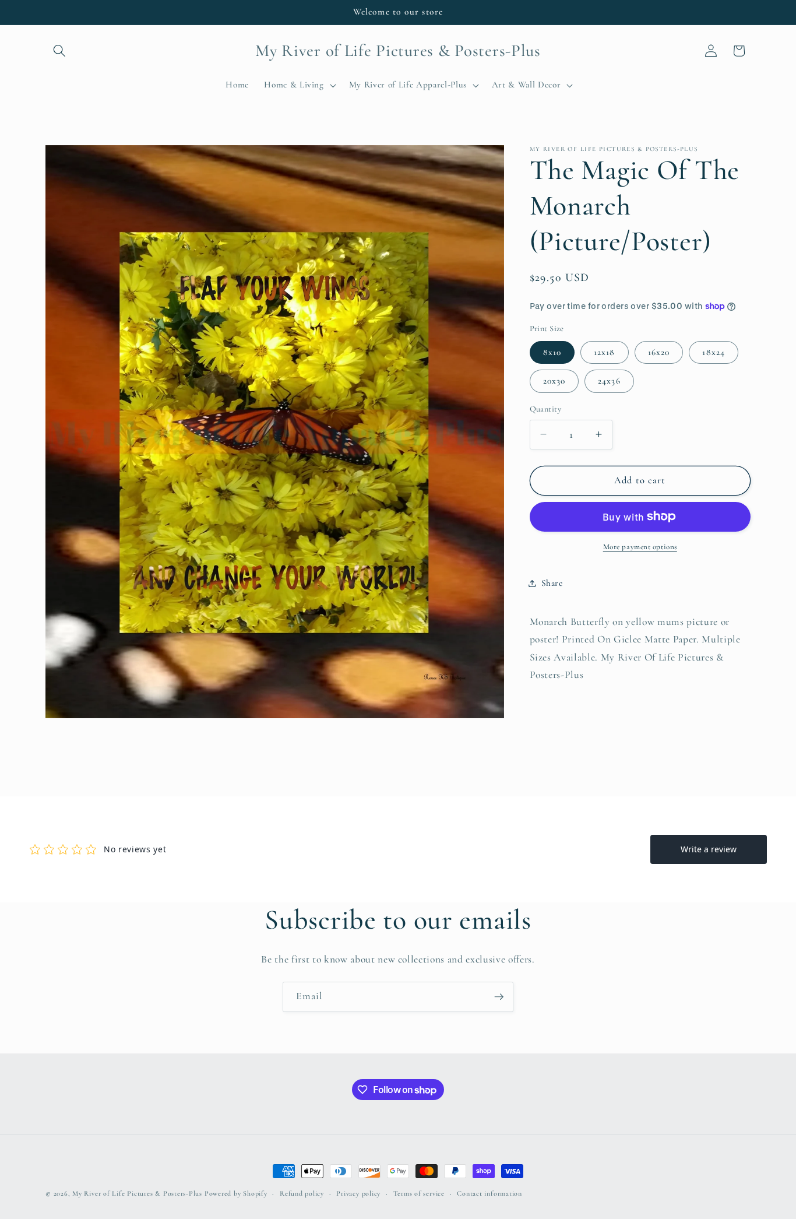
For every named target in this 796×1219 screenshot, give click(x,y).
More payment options (640, 546)
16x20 (659, 352)
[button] (59, 51)
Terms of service (419, 1193)
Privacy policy (358, 1193)
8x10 (552, 352)
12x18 (604, 352)
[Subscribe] (499, 997)
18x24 (713, 352)
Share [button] (552, 583)
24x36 (609, 380)
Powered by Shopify (236, 1193)
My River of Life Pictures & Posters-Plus (137, 1193)
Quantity (546, 409)
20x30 (554, 380)
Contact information (489, 1193)
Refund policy (302, 1193)
